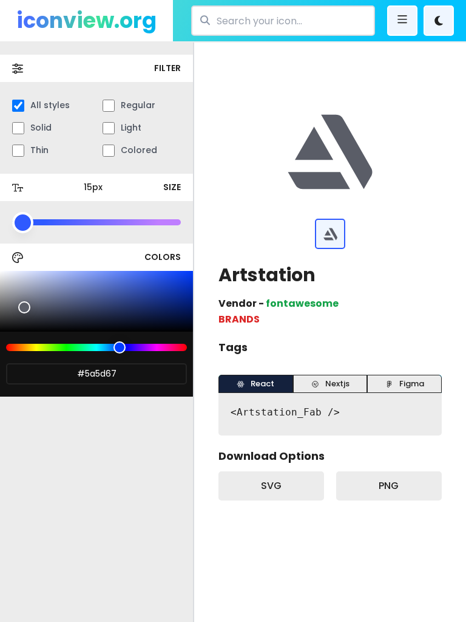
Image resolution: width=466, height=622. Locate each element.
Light (131, 127)
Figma (411, 383)
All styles (50, 105)
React (262, 383)
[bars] (402, 20)
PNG (389, 486)
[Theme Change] (439, 20)
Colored (139, 150)
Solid (41, 127)
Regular (138, 105)
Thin (39, 150)
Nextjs (337, 383)
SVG (271, 486)
